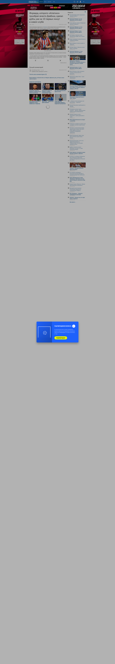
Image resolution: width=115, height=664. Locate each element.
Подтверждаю (60, 338)
